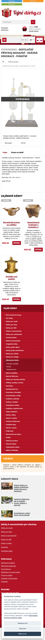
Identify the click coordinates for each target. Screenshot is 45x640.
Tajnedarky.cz (4, 61)
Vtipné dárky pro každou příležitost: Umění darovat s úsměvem (21, 488)
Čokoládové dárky (12, 405)
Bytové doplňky (11, 373)
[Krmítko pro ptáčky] (11, 265)
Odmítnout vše (22, 623)
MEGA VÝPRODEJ (12, 450)
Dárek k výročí (11, 428)
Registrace (4, 30)
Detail (16, 243)
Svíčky (8, 437)
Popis (5, 152)
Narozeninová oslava (13, 434)
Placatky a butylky (12, 364)
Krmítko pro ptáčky (11, 277)
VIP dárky (9, 318)
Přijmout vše (22, 634)
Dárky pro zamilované (14, 334)
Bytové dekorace (12, 376)
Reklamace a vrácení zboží (10, 572)
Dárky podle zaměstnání (15, 350)
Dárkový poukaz (12, 441)
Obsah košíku (34, 31)
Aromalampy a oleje (13, 396)
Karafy (8, 367)
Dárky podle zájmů (13, 347)
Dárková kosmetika (13, 341)
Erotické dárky (11, 338)
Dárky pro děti (11, 328)
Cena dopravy (6, 569)
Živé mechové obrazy (13, 315)
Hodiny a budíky (12, 402)
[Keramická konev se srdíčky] (11, 211)
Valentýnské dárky (12, 447)
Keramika (9, 386)
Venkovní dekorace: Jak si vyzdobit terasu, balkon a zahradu (22, 502)
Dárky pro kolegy (12, 357)
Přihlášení (4, 28)
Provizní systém (6, 575)
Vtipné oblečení (11, 412)
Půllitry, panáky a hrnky (14, 383)
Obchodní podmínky (8, 566)
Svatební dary (11, 425)
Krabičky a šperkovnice (14, 408)
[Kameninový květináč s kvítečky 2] (33, 211)
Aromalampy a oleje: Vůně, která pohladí (22, 514)
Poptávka (4, 581)
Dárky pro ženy (11, 325)
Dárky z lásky (11, 415)
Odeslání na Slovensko (9, 578)
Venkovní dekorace (13, 421)
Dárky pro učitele (12, 354)
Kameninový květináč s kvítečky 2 (33, 224)
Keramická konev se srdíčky (11, 223)
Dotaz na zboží (17, 152)
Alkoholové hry (11, 369)
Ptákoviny (9, 431)
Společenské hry (12, 389)
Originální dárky (12, 344)
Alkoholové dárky (13, 61)
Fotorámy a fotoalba (13, 392)
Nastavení (22, 628)
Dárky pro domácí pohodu (15, 379)
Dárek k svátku (11, 418)
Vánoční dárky (11, 444)
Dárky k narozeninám (14, 331)
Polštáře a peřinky (12, 399)
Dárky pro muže (12, 321)
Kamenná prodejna (8, 563)
